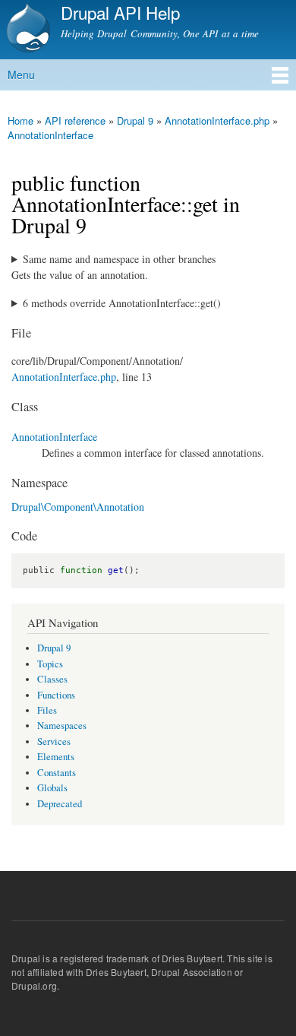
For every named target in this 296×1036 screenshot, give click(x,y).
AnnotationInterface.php (217, 120)
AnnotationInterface (50, 135)
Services (54, 741)
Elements (55, 756)
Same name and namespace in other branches (119, 259)
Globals (52, 787)
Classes (52, 679)
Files (47, 710)
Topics (50, 663)
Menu (21, 74)
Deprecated (59, 803)
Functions (56, 695)
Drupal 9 (135, 120)
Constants (56, 772)
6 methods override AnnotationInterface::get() (122, 303)
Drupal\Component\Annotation (77, 506)
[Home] (26, 29)
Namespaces (62, 725)
